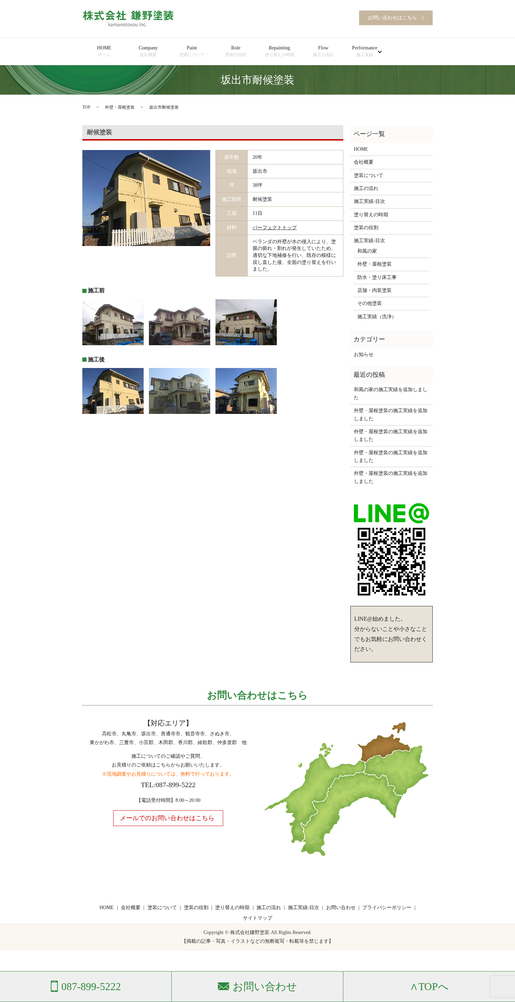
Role (235, 51)
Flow (323, 51)
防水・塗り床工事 (377, 277)
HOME (104, 51)
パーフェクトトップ (275, 227)
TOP (86, 107)
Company (148, 51)
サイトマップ (257, 918)
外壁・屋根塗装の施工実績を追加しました (390, 414)
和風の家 (367, 251)
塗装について (368, 175)
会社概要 (363, 162)
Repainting (279, 51)
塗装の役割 (366, 227)
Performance (364, 51)
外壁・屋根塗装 (120, 107)
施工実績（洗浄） (377, 316)
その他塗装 (369, 303)
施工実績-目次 (369, 201)
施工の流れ (366, 188)
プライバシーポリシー (386, 907)
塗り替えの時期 (371, 214)
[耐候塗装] (146, 197)
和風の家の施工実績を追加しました (390, 393)
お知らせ (363, 354)
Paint (192, 51)
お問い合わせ (341, 907)
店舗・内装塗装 (374, 290)
